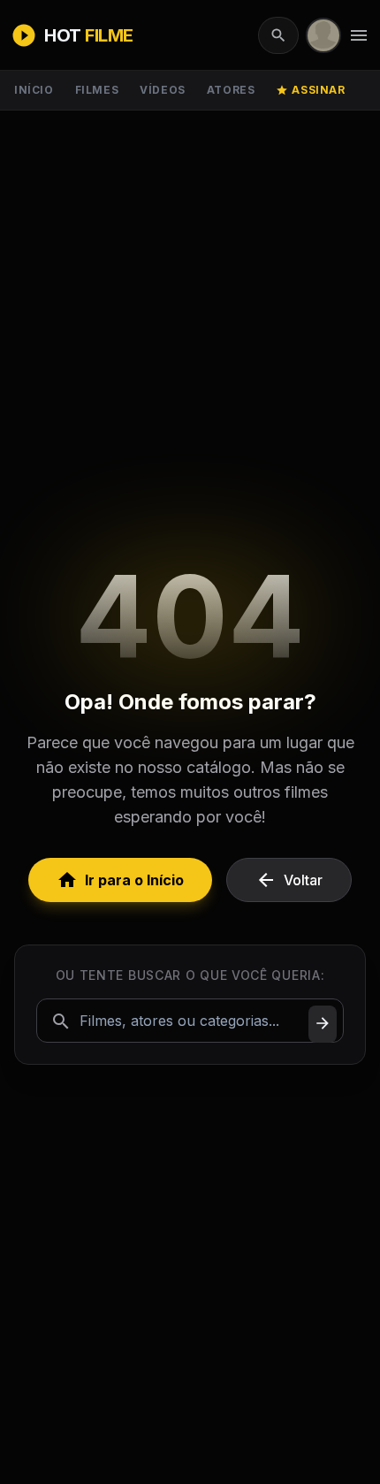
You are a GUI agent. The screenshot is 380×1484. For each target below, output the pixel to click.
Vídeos (163, 89)
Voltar (289, 880)
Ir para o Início (120, 880)
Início (34, 89)
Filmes (97, 89)
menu (358, 35)
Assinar (310, 89)
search (278, 35)
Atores (231, 89)
